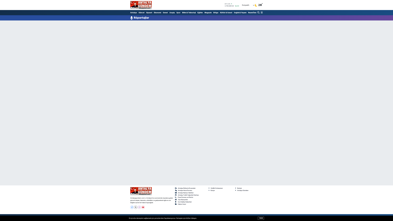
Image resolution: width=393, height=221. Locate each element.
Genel (165, 13)
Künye (213, 190)
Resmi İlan (252, 13)
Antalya (133, 13)
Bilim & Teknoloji (189, 13)
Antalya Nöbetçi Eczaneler (187, 188)
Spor (178, 13)
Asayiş (172, 13)
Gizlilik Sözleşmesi (217, 188)
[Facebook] (132, 207)
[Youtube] (143, 207)
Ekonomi (157, 13)
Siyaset (149, 13)
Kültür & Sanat (226, 13)
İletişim (239, 188)
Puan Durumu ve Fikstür (185, 197)
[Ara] (258, 13)
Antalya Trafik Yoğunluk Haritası (188, 195)
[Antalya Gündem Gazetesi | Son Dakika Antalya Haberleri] (141, 5)
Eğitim (200, 13)
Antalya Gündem (242, 190)
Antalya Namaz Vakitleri (186, 193)
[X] (135, 207)
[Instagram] (139, 207)
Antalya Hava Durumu (185, 190)
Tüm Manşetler (183, 199)
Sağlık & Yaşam (240, 13)
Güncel (141, 13)
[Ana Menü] (261, 13)
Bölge (215, 13)
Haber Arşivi (182, 204)
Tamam (261, 218)
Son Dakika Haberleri (185, 202)
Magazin (208, 13)
